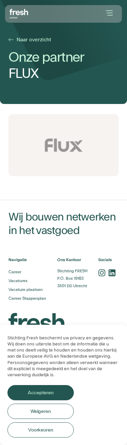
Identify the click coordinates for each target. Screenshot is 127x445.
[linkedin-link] (112, 273)
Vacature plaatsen (25, 290)
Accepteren (40, 392)
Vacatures (17, 281)
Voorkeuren (40, 430)
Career (14, 272)
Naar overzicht (30, 39)
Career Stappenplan (27, 298)
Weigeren (40, 411)
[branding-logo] (19, 13)
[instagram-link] (102, 273)
